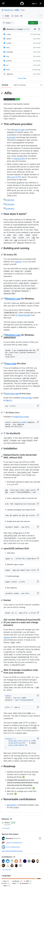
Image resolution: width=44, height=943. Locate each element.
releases (18, 262)
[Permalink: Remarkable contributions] (2, 799)
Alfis (17, 10)
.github (8, 39)
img (7, 56)
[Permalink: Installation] (2, 448)
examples (9, 52)
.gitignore (9, 74)
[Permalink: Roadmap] (2, 766)
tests (8, 69)
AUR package (26, 398)
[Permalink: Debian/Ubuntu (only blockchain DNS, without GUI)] (2, 456)
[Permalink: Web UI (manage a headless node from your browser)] (2, 671)
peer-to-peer (19, 130)
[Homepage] (22, 3)
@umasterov (12, 805)
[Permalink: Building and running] (2, 248)
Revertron (8, 10)
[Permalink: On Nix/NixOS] (2, 433)
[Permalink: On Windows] (2, 298)
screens (9, 61)
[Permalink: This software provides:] (2, 124)
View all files (22, 78)
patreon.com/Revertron (14, 843)
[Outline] (41, 85)
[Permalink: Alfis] (2, 93)
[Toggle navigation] (3, 3)
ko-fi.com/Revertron (13, 847)
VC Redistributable (23, 315)
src (7, 65)
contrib (8, 43)
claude (20, 29)
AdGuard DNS (19, 158)
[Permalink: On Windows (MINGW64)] (2, 336)
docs (8, 47)
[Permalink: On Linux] (2, 363)
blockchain (11, 137)
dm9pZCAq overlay (21, 417)
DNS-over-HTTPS (14, 177)
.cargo (8, 34)
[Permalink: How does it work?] (2, 213)
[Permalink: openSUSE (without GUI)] (2, 548)
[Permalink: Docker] (2, 600)
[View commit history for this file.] (39, 29)
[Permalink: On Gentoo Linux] (2, 412)
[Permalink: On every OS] (2, 254)
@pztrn (9, 400)
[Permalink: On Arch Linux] (2, 393)
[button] (38, 350)
